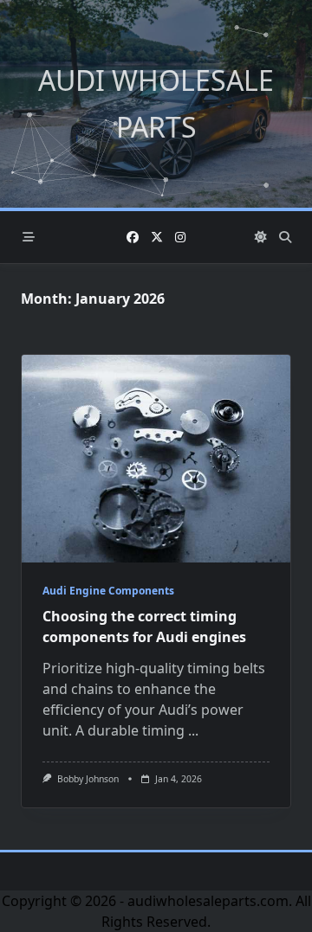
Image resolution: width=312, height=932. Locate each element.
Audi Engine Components (108, 590)
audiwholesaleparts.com (208, 900)
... (193, 730)
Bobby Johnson (88, 779)
